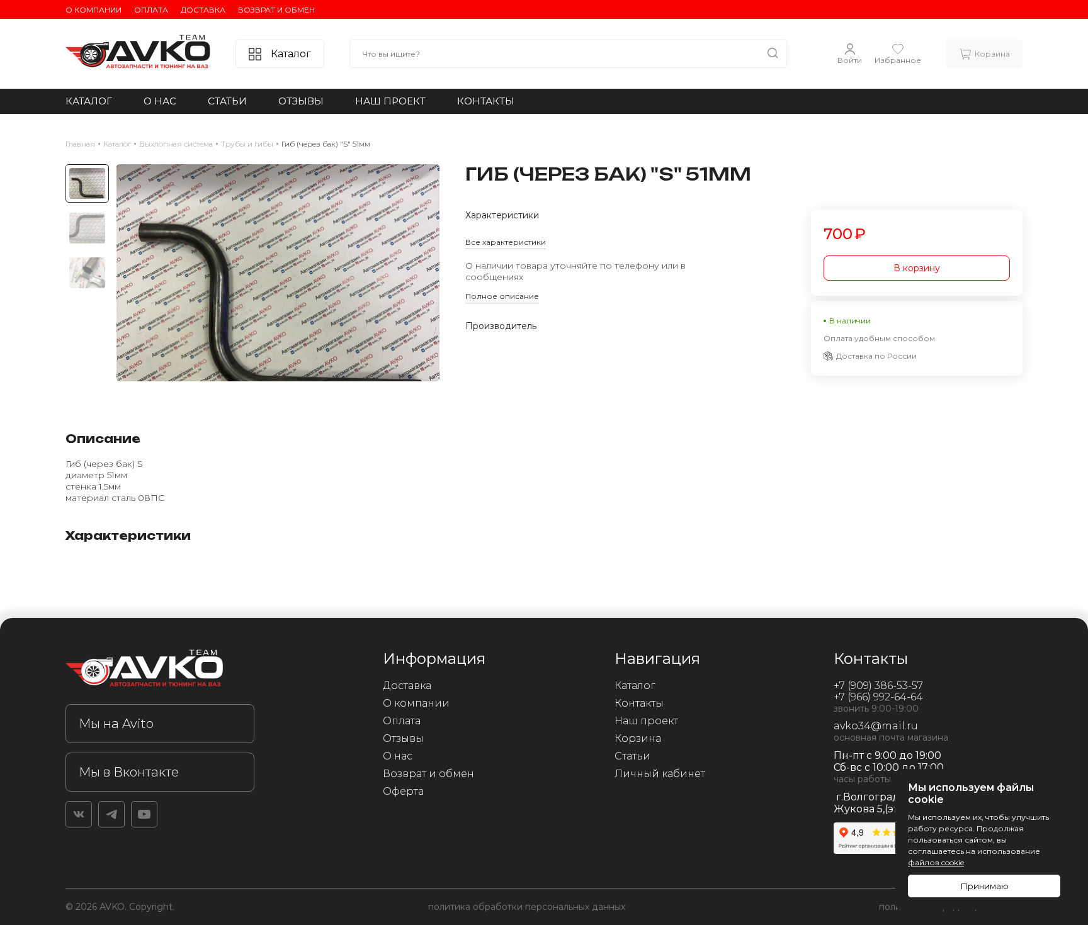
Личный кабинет (660, 774)
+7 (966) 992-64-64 (878, 697)
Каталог (88, 101)
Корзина (638, 738)
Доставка (203, 9)
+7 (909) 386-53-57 (878, 686)
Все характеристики (505, 242)
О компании (93, 9)
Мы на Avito (116, 723)
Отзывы (301, 101)
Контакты (485, 101)
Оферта (403, 791)
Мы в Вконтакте (129, 772)
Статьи (227, 101)
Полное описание (502, 296)
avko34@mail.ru (876, 726)
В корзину (916, 268)
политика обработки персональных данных (526, 906)
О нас (160, 101)
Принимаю (984, 886)
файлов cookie (936, 862)
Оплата (151, 9)
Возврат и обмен (276, 9)
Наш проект (390, 101)
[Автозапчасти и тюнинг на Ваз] (159, 670)
